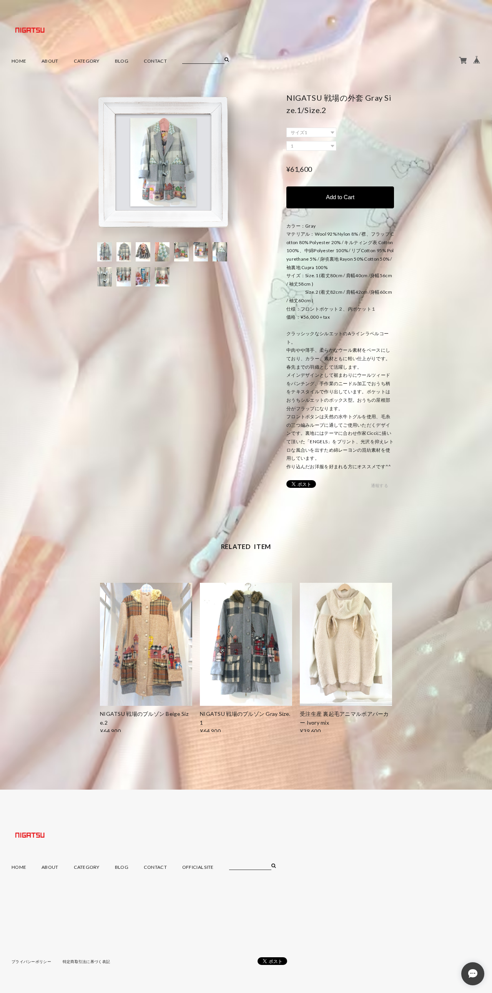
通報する (379, 485)
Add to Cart (340, 197)
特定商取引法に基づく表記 (86, 961)
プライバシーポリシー (31, 961)
